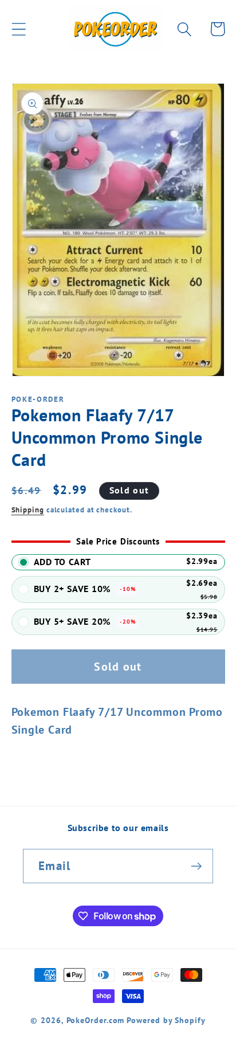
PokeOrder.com (95, 1019)
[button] (18, 29)
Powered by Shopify (166, 1019)
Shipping (27, 510)
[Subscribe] (196, 866)
